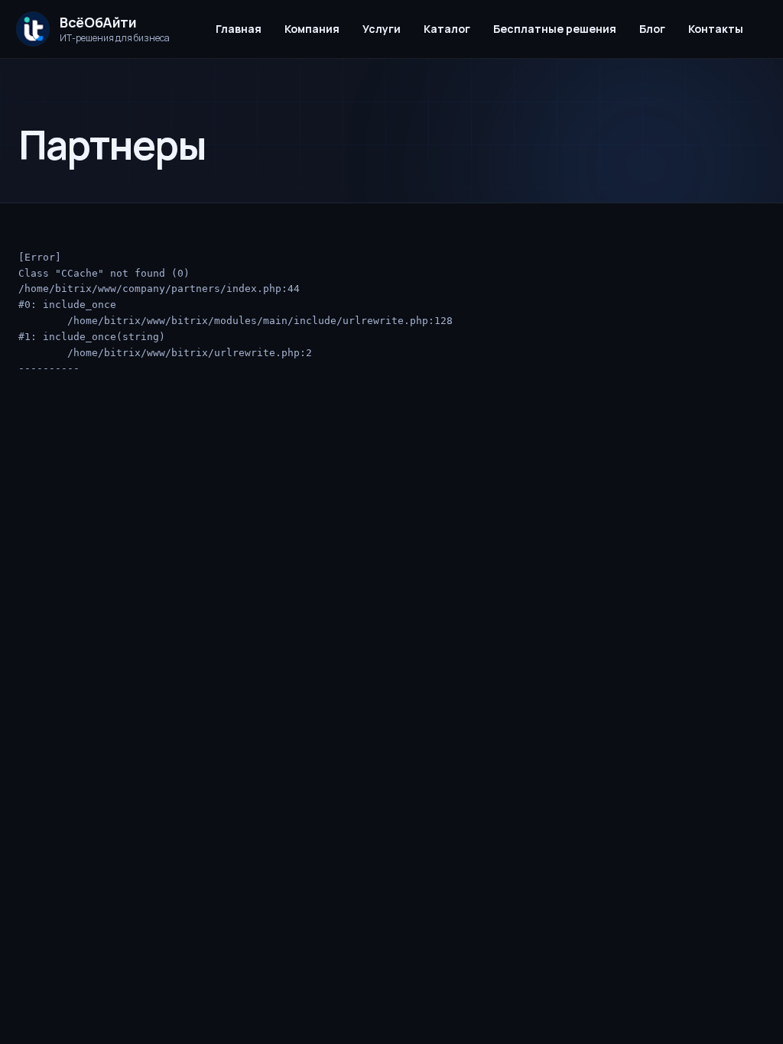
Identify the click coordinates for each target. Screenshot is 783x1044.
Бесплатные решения (554, 28)
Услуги (381, 28)
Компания (312, 28)
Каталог (447, 28)
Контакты (715, 28)
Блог (652, 28)
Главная (239, 28)
